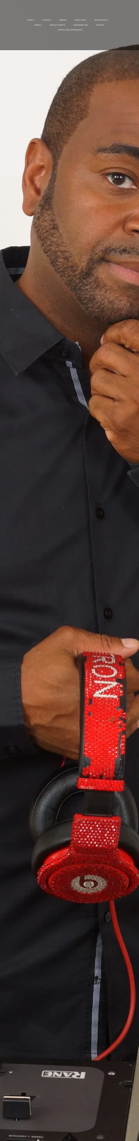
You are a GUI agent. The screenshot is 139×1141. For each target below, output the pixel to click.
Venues (63, 20)
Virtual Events (57, 25)
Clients (46, 20)
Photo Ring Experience (70, 30)
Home (30, 20)
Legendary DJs (80, 25)
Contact (100, 25)
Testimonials (101, 20)
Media (37, 25)
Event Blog (80, 20)
